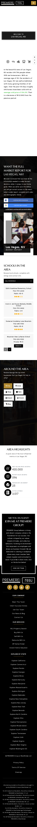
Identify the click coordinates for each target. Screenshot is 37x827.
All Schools (10, 281)
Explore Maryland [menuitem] (18, 684)
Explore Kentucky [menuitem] (18, 680)
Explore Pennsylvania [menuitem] (18, 722)
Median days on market (20, 483)
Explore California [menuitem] (18, 661)
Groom (21, 398)
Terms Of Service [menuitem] (18, 767)
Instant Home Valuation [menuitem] (18, 648)
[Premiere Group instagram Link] (15, 587)
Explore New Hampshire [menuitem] (18, 699)
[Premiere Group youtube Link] (21, 587)
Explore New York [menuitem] (18, 707)
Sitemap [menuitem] (18, 772)
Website (18, 346)
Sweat (10, 398)
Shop (9, 392)
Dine (8, 386)
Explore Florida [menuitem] (18, 668)
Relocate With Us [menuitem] (18, 640)
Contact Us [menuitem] (18, 617)
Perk (20, 392)
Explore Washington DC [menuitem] (18, 749)
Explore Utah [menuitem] (18, 737)
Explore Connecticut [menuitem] (18, 664)
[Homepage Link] (12, 3)
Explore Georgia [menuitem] (18, 672)
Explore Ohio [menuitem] (18, 718)
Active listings (17, 491)
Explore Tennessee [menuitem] (18, 733)
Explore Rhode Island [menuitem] (18, 726)
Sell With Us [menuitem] (18, 636)
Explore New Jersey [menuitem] (18, 703)
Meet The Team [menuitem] (18, 602)
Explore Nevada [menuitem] (19, 710)
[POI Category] (7, 61)
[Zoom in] (34, 57)
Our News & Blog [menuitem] (18, 613)
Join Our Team (18, 568)
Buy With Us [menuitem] (18, 632)
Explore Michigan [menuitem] (18, 691)
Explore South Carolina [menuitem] (18, 729)
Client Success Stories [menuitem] (18, 606)
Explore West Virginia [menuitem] (18, 745)
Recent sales (19, 474)
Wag (9, 404)
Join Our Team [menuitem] (18, 610)
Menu (33, 3)
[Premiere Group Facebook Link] (9, 587)
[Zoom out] (34, 60)
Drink (19, 386)
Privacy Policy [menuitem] (18, 762)
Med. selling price (21, 466)
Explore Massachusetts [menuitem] (18, 687)
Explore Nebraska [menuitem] (18, 695)
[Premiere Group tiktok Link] (27, 587)
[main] (18, 253)
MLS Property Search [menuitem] (18, 629)
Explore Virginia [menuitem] (18, 741)
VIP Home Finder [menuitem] (18, 644)
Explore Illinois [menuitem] (18, 676)
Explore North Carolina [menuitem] (18, 714)
